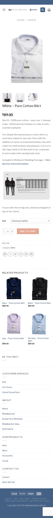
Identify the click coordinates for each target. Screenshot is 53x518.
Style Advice (7, 429)
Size (4, 221)
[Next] (46, 58)
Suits (4, 445)
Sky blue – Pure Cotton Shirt (38, 339)
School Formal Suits (11, 392)
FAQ (4, 382)
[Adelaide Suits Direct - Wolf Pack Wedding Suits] (23, 10)
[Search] (42, 9)
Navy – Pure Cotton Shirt (13, 303)
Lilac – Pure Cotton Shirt (13, 338)
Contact (6, 477)
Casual (5, 461)
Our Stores (7, 387)
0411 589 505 (8, 482)
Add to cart (28, 231)
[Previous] (7, 58)
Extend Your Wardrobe (12, 419)
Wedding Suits (8, 414)
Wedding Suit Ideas (10, 424)
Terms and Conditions (16, 501)
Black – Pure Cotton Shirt (39, 303)
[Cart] (49, 10)
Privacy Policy (39, 499)
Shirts (32, 20)
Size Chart (24, 499)
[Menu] (4, 9)
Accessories (7, 455)
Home (21, 20)
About (5, 408)
